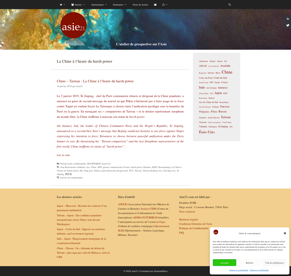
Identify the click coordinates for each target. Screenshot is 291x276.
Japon (218, 93)
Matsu (97, 170)
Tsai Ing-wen (169, 170)
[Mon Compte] (165, 4)
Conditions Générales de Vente (195, 224)
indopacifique (204, 93)
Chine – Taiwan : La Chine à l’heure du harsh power (95, 81)
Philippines (204, 111)
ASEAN (203, 65)
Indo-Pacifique (211, 88)
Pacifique (215, 106)
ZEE (231, 127)
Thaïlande (203, 122)
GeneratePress (160, 271)
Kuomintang (164, 167)
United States (226, 122)
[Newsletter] (155, 4)
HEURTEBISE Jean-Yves (99, 163)
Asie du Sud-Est (213, 66)
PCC (131, 170)
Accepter (224, 262)
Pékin (214, 111)
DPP (100, 167)
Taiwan (138, 170)
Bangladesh (202, 73)
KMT (154, 167)
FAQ (181, 232)
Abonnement (97, 4)
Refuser (249, 262)
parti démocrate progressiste (114, 170)
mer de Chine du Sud (208, 102)
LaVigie (161, 222)
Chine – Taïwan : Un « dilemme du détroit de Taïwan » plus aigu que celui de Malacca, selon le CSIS (83, 252)
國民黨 (68, 174)
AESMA (137, 217)
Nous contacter (187, 211)
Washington (212, 126)
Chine (93, 167)
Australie (225, 65)
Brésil (218, 73)
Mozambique (224, 102)
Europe (217, 82)
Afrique (212, 61)
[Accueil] (62, 4)
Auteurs (78, 4)
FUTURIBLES (150, 217)
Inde (202, 87)
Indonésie (223, 87)
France (224, 82)
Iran (211, 93)
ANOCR (122, 204)
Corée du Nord (205, 77)
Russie (223, 111)
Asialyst (144, 208)
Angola (219, 61)
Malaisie (211, 98)
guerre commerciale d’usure (116, 167)
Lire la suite (63, 155)
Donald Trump (203, 82)
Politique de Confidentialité (194, 228)
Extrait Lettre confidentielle (73, 163)
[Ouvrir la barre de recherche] (229, 4)
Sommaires (118, 4)
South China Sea (213, 117)
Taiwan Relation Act (152, 170)
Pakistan (224, 106)
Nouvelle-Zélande (205, 107)
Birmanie (211, 73)
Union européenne (214, 122)
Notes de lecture (140, 4)
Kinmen (147, 167)
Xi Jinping (223, 126)
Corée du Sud (220, 77)
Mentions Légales (188, 219)
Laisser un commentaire (71, 177)
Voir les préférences (274, 262)
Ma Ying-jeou (86, 170)
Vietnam (203, 126)
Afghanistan (203, 61)
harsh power (136, 167)
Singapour (202, 117)
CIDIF (153, 208)
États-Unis (207, 131)
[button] (284, 233)
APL (225, 61)
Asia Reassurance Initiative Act (75, 167)
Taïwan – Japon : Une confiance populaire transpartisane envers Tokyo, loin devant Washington (79, 220)
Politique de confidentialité (238, 270)
